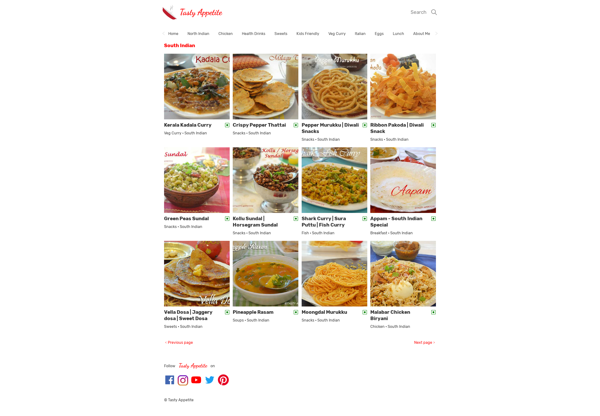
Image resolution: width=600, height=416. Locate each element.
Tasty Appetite (201, 12)
